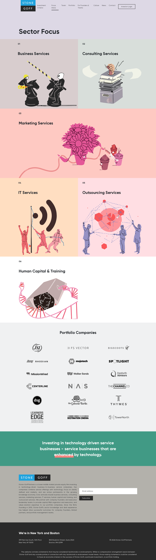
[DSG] (37, 400)
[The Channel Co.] (118, 386)
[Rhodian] (37, 361)
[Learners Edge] (37, 417)
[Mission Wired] (37, 373)
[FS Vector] (78, 348)
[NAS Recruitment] (78, 386)
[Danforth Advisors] (119, 373)
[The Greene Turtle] (78, 400)
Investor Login (126, 7)
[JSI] (37, 348)
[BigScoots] (118, 348)
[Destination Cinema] (78, 417)
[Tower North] (119, 417)
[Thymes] (118, 400)
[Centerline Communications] (37, 386)
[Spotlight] (119, 361)
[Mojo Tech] (78, 361)
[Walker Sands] (78, 373)
